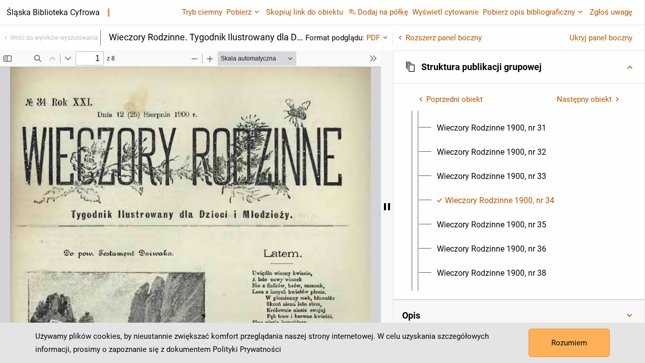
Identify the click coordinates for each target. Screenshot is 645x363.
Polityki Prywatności (247, 349)
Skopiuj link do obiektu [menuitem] (304, 12)
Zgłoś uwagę (611, 12)
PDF (373, 37)
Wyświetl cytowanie (445, 12)
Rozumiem (569, 342)
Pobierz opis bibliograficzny (529, 12)
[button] (519, 67)
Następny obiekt (584, 99)
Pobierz (238, 12)
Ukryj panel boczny (600, 37)
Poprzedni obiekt (454, 99)
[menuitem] (491, 128)
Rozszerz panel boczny (444, 37)
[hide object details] (387, 206)
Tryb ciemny (202, 12)
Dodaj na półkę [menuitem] (383, 12)
